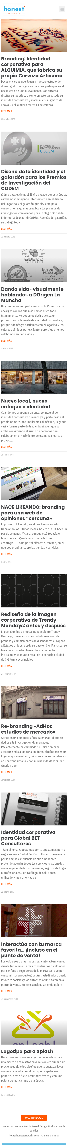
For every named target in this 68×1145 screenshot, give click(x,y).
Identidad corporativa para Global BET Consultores (28, 838)
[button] (62, 9)
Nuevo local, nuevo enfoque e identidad (25, 404)
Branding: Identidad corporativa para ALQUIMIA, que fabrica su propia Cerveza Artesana (32, 67)
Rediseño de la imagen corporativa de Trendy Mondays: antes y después (33, 620)
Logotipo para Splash (27, 1051)
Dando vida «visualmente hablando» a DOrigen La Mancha (32, 295)
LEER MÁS (6, 111)
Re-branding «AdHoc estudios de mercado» (28, 729)
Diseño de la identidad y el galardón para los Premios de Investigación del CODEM (34, 180)
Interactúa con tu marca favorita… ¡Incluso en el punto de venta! (31, 950)
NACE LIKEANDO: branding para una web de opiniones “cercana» (33, 513)
